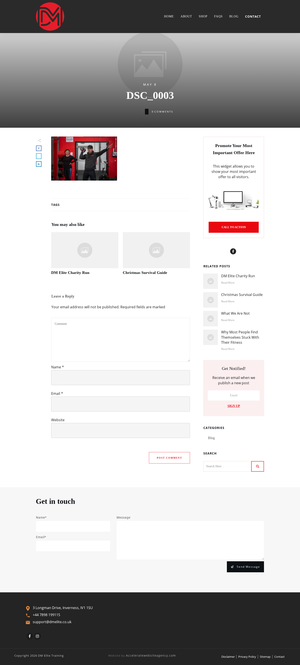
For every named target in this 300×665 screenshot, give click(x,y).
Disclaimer (228, 657)
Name (57, 367)
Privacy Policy (247, 657)
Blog (211, 438)
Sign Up (234, 406)
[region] (57, 627)
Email (57, 393)
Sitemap (265, 657)
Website (58, 419)
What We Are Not (235, 313)
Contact (279, 657)
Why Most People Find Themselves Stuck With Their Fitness (240, 337)
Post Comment (169, 457)
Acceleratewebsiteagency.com (151, 655)
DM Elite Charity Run (84, 256)
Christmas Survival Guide (156, 256)
